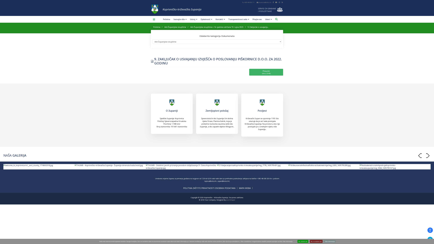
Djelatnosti (205, 19)
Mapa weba (245, 188)
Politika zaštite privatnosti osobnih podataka (209, 188)
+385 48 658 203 (263, 178)
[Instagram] (279, 2)
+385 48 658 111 (249, 2)
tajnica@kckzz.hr (210, 181)
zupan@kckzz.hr (223, 181)
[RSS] (282, 2)
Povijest (262, 110)
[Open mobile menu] (153, 19)
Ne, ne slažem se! (316, 241)
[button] (427, 155)
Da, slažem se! (302, 241)
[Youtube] (276, 2)
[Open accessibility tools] (430, 230)
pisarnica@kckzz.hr (264, 2)
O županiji (172, 110)
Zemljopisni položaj (217, 110)
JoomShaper (230, 200)
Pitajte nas (257, 19)
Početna (166, 19)
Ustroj (192, 19)
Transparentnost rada (237, 19)
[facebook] (273, 2)
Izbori (267, 19)
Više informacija (330, 241)
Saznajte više (179, 19)
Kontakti (219, 19)
